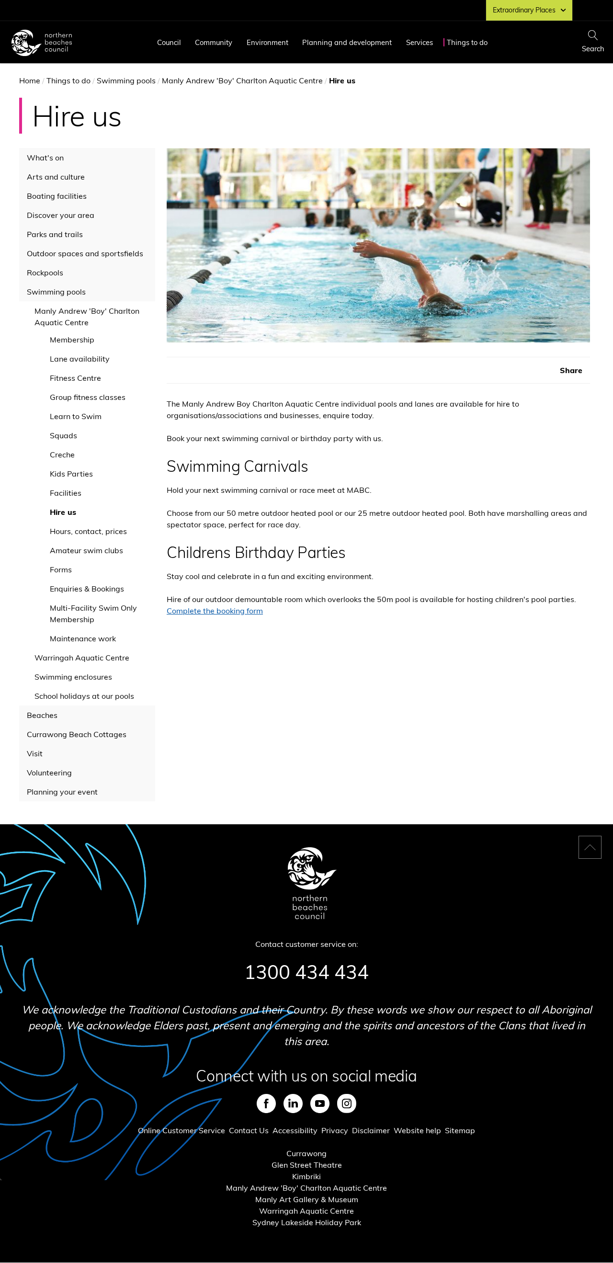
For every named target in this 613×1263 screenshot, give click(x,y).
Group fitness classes (87, 397)
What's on (45, 157)
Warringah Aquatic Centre (81, 657)
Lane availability (80, 359)
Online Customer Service (181, 1130)
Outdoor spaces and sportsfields (85, 253)
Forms (61, 569)
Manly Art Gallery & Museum (306, 1199)
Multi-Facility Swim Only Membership (93, 613)
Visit (35, 753)
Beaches (42, 715)
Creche (62, 454)
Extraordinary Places (524, 10)
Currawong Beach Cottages (76, 734)
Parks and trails (55, 234)
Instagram (346, 1103)
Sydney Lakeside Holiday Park (306, 1222)
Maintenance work (83, 638)
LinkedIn (293, 1103)
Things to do (467, 42)
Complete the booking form (215, 610)
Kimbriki (306, 1176)
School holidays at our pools (84, 696)
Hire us (63, 512)
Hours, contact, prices (88, 531)
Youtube (319, 1103)
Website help (417, 1130)
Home (29, 80)
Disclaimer (371, 1130)
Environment (267, 42)
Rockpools (45, 272)
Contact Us (249, 1130)
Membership (72, 339)
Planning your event (62, 791)
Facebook (266, 1103)
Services (419, 42)
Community (213, 42)
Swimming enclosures (73, 677)
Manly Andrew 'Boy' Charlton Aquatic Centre (242, 80)
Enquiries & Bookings (87, 588)
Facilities (65, 493)
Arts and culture (56, 177)
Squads (63, 435)
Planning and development (347, 42)
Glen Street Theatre (307, 1165)
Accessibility (295, 1130)
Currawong (306, 1153)
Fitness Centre (75, 378)
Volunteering (49, 772)
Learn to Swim (76, 416)
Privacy (334, 1130)
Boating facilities (57, 196)
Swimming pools (126, 80)
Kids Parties (71, 473)
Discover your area (60, 215)
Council (169, 42)
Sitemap (460, 1130)
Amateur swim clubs (86, 550)
